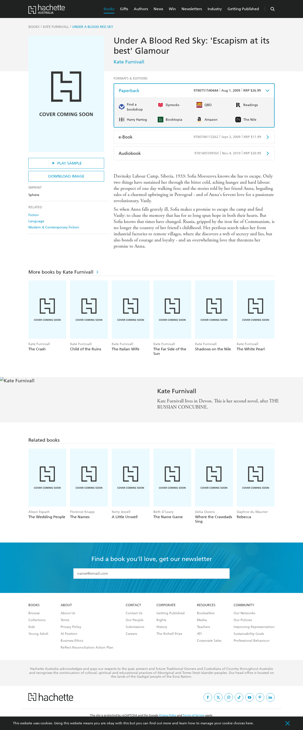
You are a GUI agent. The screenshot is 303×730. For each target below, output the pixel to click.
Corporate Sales (209, 640)
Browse (34, 613)
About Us (68, 613)
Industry (215, 9)
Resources (206, 605)
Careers (131, 634)
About (66, 605)
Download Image (66, 176)
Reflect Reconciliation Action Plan (87, 647)
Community (244, 605)
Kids (31, 627)
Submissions (135, 627)
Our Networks (244, 613)
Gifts (124, 9)
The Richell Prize (169, 634)
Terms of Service (194, 715)
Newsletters (192, 9)
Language (36, 221)
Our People (134, 620)
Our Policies (243, 620)
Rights (161, 620)
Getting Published (243, 9)
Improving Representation (254, 627)
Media (202, 620)
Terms (65, 620)
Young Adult (38, 634)
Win (172, 9)
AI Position (69, 634)
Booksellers (205, 613)
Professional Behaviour (251, 640)
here (249, 723)
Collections (36, 620)
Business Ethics (72, 640)
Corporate (166, 605)
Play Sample (69, 163)
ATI (199, 634)
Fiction (33, 215)
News (158, 9)
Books (109, 9)
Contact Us (134, 613)
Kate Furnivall (129, 62)
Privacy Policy (71, 627)
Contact (133, 605)
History (161, 627)
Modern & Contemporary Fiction (53, 227)
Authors (141, 9)
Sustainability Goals (249, 634)
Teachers (203, 627)
